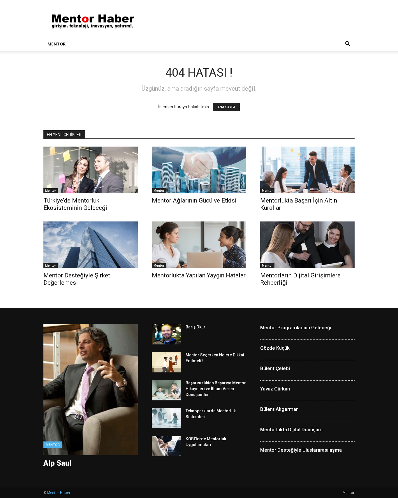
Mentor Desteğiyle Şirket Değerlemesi (76, 279)
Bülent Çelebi (275, 368)
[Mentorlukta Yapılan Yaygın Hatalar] (199, 244)
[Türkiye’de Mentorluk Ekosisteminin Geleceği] (90, 170)
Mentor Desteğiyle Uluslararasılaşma (301, 450)
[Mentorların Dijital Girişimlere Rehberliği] (307, 244)
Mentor (56, 44)
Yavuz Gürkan (275, 389)
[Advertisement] (248, 21)
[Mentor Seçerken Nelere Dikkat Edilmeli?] (166, 362)
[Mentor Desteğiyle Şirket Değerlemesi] (90, 244)
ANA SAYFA (226, 107)
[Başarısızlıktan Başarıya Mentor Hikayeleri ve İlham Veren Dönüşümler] (166, 390)
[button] (348, 44)
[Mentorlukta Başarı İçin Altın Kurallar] (307, 170)
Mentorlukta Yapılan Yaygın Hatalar (199, 275)
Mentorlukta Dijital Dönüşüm (291, 429)
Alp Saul (57, 463)
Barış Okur (195, 327)
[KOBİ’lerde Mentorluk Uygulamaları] (166, 446)
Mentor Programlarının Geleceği (295, 327)
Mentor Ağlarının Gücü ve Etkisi (194, 200)
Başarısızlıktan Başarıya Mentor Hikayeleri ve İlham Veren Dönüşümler (216, 389)
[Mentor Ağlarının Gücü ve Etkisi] (199, 170)
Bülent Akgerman (279, 409)
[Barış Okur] (166, 334)
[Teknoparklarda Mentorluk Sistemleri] (166, 418)
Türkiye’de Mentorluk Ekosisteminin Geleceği (75, 204)
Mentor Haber (59, 492)
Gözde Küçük (275, 348)
